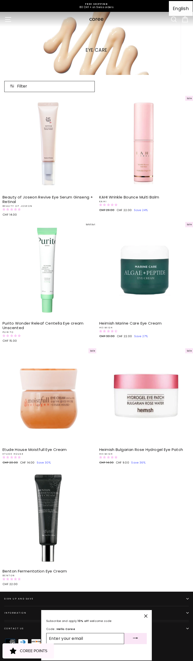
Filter (22, 86)
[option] (96, 6)
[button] (12, 209)
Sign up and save (19, 598)
